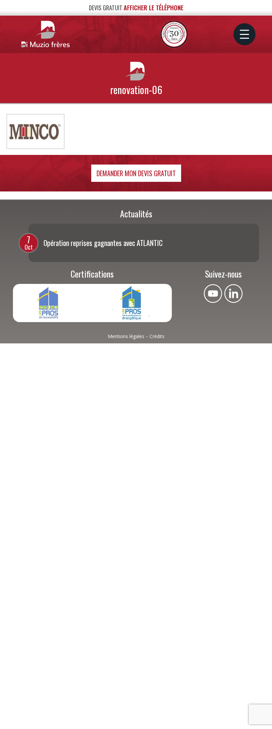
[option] (81, 303)
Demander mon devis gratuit (136, 173)
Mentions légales (126, 336)
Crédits (157, 336)
